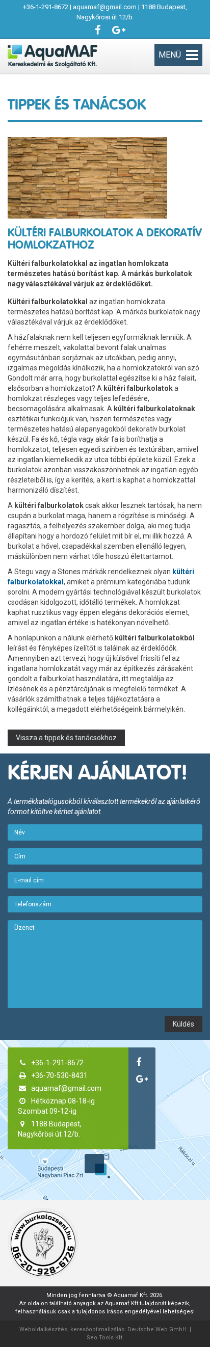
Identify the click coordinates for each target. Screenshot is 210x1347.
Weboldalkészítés (43, 1329)
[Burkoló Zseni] (43, 1243)
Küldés (183, 1024)
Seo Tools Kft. (105, 1337)
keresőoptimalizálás (97, 1329)
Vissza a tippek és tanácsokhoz (66, 738)
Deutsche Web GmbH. (157, 1329)
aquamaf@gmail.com (105, 7)
